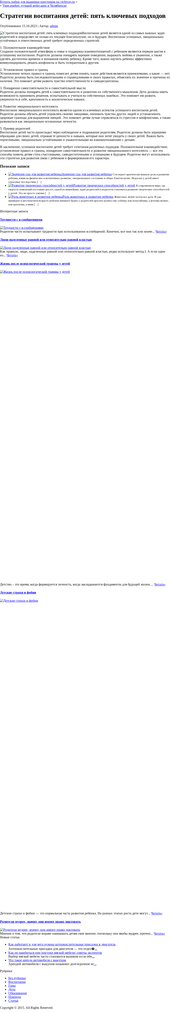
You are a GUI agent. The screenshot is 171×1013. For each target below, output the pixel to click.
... (96, 948)
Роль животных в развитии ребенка (88, 196)
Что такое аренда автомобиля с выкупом (37, 960)
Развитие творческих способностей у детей (104, 185)
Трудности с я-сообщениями (21, 219)
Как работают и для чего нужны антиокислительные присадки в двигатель (62, 944)
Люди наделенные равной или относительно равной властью (46, 239)
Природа (14, 997)
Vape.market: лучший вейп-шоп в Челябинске (35, 5)
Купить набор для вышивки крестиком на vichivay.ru (37, 2)
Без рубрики (17, 978)
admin (54, 26)
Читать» (161, 231)
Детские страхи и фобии (18, 592)
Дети (11, 989)
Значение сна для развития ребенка (87, 174)
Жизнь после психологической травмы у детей (35, 263)
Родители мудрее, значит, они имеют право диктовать (40, 921)
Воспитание (17, 982)
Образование (17, 993)
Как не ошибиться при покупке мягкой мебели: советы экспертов (55, 952)
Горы (12, 985)
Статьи (13, 1000)
